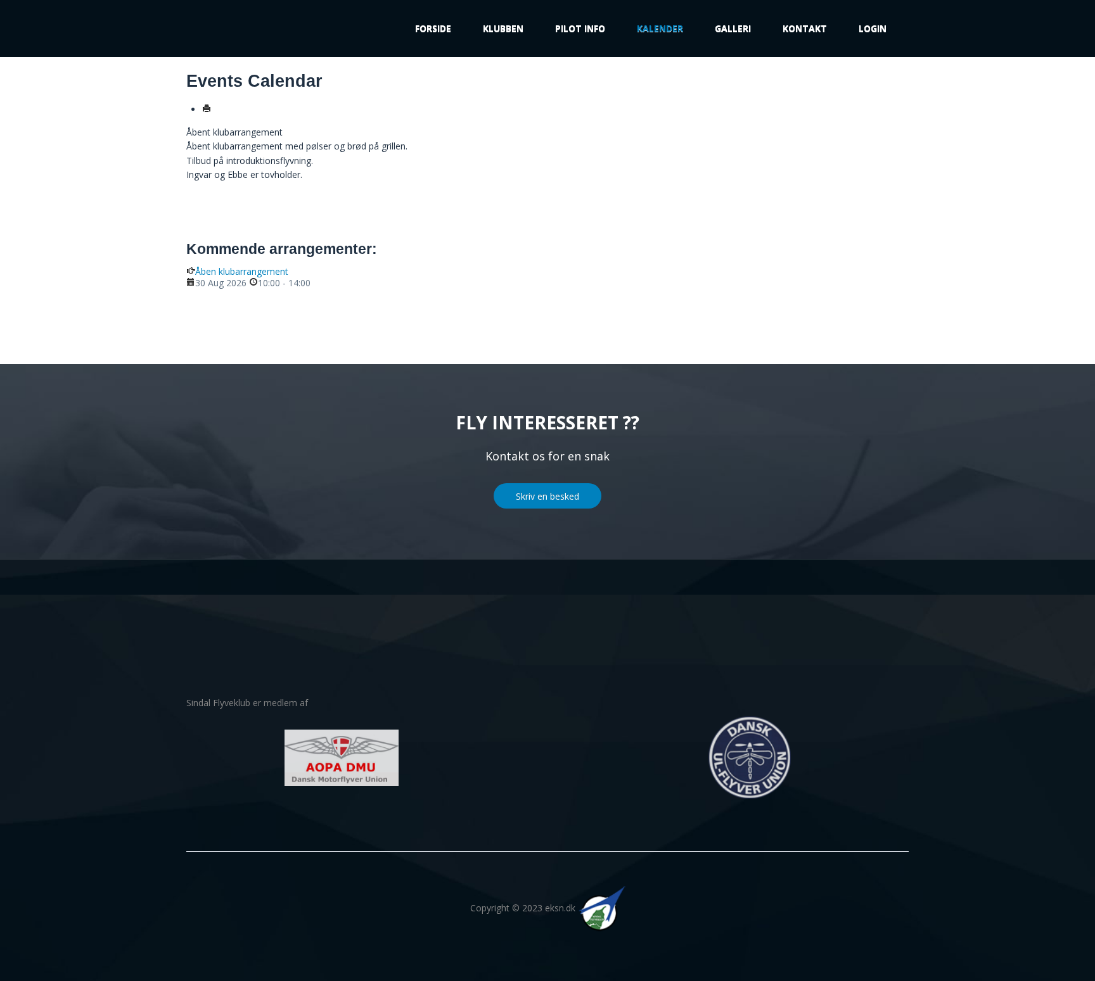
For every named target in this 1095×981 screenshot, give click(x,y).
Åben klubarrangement (241, 271)
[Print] (206, 109)
